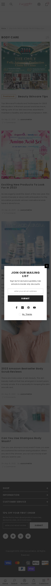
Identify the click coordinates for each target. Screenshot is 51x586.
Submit (25, 298)
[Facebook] (17, 308)
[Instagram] (23, 308)
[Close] (47, 266)
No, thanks (27, 314)
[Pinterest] (28, 308)
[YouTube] (34, 308)
